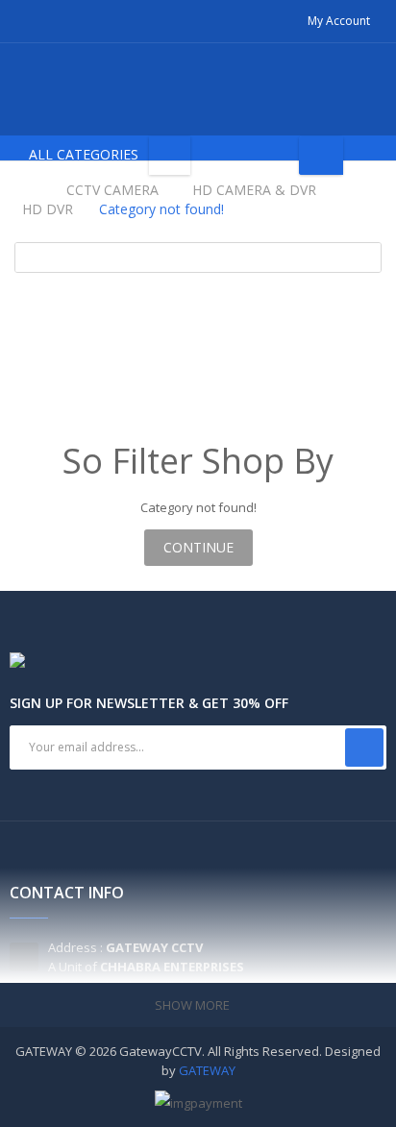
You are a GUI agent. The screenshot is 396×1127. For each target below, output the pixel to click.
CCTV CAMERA (112, 190)
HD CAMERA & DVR (254, 190)
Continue (198, 547)
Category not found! (161, 209)
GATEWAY (207, 1070)
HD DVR (47, 209)
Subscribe (364, 747)
